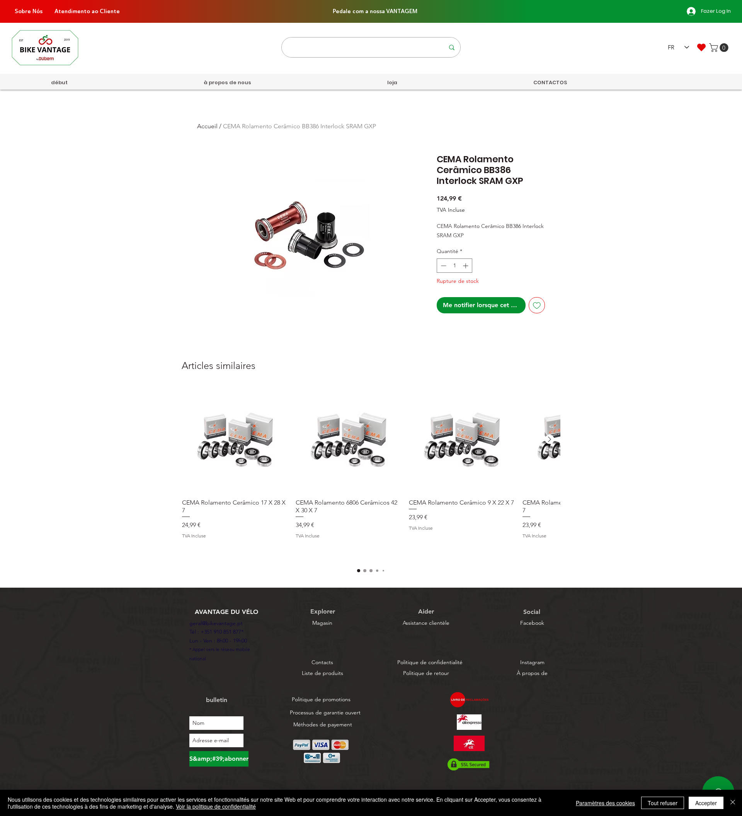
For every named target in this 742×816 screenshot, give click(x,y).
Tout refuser (662, 803)
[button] (719, 47)
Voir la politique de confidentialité (216, 806)
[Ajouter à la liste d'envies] (537, 305)
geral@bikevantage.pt (216, 623)
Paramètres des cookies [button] (605, 803)
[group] (371, 472)
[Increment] (466, 265)
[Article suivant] (549, 439)
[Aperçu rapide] (235, 440)
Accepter (706, 803)
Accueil (207, 126)
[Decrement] (443, 265)
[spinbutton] (454, 265)
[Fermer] (732, 803)
